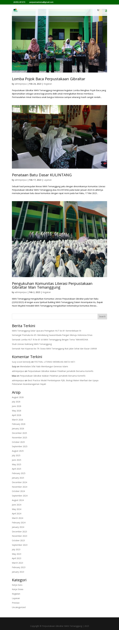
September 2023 (19, 545)
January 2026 (18, 428)
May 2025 (16, 464)
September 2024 (19, 495)
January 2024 (18, 527)
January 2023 (18, 571)
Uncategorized (19, 607)
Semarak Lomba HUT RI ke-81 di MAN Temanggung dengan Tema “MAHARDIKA (50, 339)
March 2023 (17, 562)
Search (102, 316)
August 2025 (18, 451)
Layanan (48, 179)
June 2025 (16, 460)
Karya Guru (17, 584)
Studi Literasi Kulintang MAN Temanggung (32, 344)
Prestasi (15, 602)
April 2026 (16, 415)
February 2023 (18, 567)
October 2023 (18, 540)
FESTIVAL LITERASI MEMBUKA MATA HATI (54, 361)
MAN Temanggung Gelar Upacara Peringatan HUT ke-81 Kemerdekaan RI (46, 330)
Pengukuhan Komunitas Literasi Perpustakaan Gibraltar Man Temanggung (52, 285)
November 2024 (19, 486)
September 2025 (19, 446)
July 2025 (16, 455)
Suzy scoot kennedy (21, 361)
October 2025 (18, 442)
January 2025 (18, 477)
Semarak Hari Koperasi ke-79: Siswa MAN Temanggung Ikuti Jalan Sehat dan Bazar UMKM (54, 348)
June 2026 (16, 406)
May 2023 (16, 554)
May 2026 (16, 410)
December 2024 (19, 482)
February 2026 (18, 424)
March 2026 (17, 419)
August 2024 (18, 500)
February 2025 (18, 473)
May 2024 (16, 509)
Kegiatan (48, 83)
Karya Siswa (17, 589)
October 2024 (18, 491)
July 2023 (16, 549)
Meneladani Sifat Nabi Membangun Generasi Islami (44, 366)
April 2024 (16, 513)
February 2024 (18, 522)
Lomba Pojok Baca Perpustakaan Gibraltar (48, 78)
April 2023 (16, 558)
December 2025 (19, 433)
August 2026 (18, 397)
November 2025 (19, 437)
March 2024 (17, 518)
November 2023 (19, 536)
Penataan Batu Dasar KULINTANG (42, 174)
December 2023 (19, 531)
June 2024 (16, 504)
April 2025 (16, 468)
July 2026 (16, 401)
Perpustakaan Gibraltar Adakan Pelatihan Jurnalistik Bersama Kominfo (60, 371)
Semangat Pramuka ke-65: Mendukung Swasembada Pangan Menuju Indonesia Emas (52, 335)
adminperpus (21, 83)
